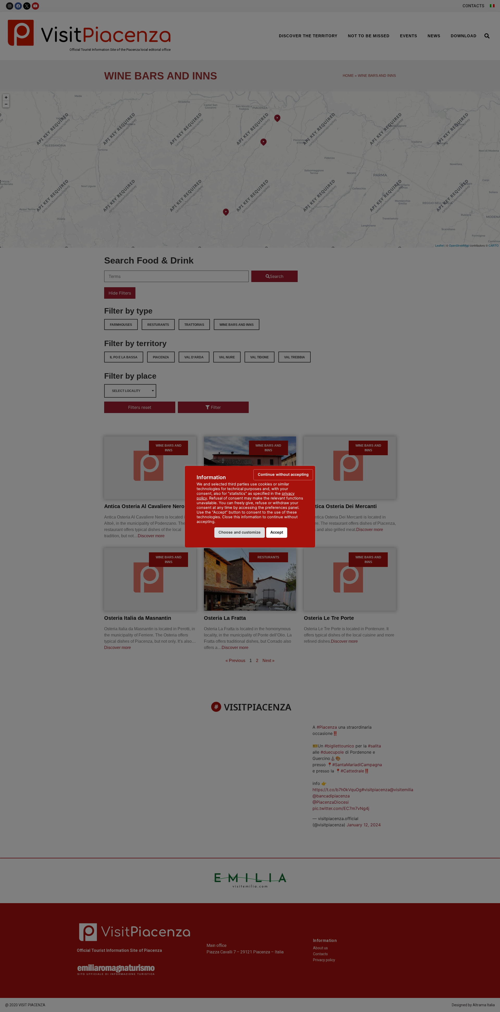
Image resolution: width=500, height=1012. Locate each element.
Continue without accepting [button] (283, 474)
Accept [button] (276, 532)
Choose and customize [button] (239, 532)
